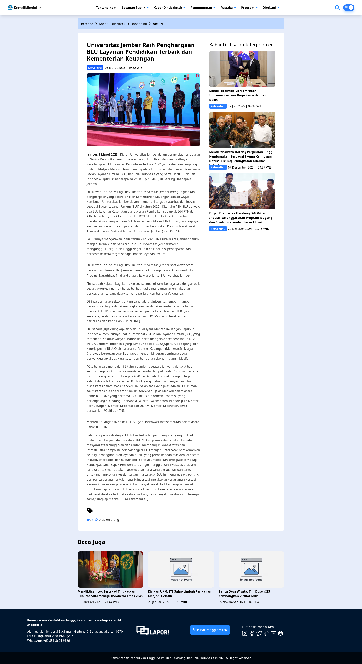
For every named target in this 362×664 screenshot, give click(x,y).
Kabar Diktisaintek (168, 7)
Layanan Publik (133, 7)
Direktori (269, 7)
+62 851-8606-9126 (56, 640)
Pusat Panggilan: (212, 630)
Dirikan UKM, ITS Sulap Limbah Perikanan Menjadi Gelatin (179, 593)
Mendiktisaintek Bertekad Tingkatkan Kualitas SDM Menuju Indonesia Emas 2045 (110, 593)
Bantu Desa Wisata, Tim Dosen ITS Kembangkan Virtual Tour (244, 593)
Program (247, 7)
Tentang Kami (106, 7)
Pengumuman (201, 7)
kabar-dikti (139, 24)
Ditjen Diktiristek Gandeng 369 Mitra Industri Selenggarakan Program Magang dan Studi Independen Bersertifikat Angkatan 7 (240, 218)
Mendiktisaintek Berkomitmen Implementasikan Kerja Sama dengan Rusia (237, 95)
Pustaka (226, 7)
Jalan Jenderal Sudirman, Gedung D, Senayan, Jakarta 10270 (81, 631)
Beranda (87, 24)
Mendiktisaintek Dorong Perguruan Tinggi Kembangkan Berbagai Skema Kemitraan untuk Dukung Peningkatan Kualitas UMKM (241, 157)
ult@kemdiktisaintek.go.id (55, 636)
